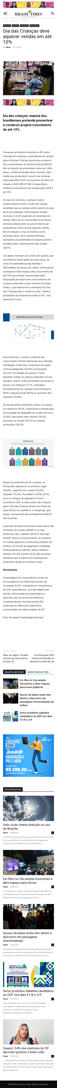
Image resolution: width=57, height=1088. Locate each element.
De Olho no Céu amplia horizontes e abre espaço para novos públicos (35, 684)
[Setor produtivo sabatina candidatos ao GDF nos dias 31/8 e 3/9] (10, 716)
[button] (5, 13)
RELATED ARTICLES (14, 672)
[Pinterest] (20, 54)
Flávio (8, 47)
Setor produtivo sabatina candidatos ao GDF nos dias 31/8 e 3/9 (36, 716)
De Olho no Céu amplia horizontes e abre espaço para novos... (28, 881)
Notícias (14, 20)
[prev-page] (5, 727)
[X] (13, 54)
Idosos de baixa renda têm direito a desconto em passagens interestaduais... (27, 937)
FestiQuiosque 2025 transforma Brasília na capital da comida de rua (41, 658)
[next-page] (10, 727)
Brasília (24, 20)
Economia (24, 26)
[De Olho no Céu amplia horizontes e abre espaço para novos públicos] (10, 683)
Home (5, 20)
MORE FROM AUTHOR (38, 672)
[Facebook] (6, 54)
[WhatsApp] (27, 54)
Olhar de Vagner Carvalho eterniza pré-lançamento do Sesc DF (15, 658)
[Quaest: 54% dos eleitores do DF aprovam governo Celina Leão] (28, 1031)
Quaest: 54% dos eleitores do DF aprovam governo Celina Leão (26, 1050)
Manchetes (34, 26)
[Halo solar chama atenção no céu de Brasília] (28, 808)
